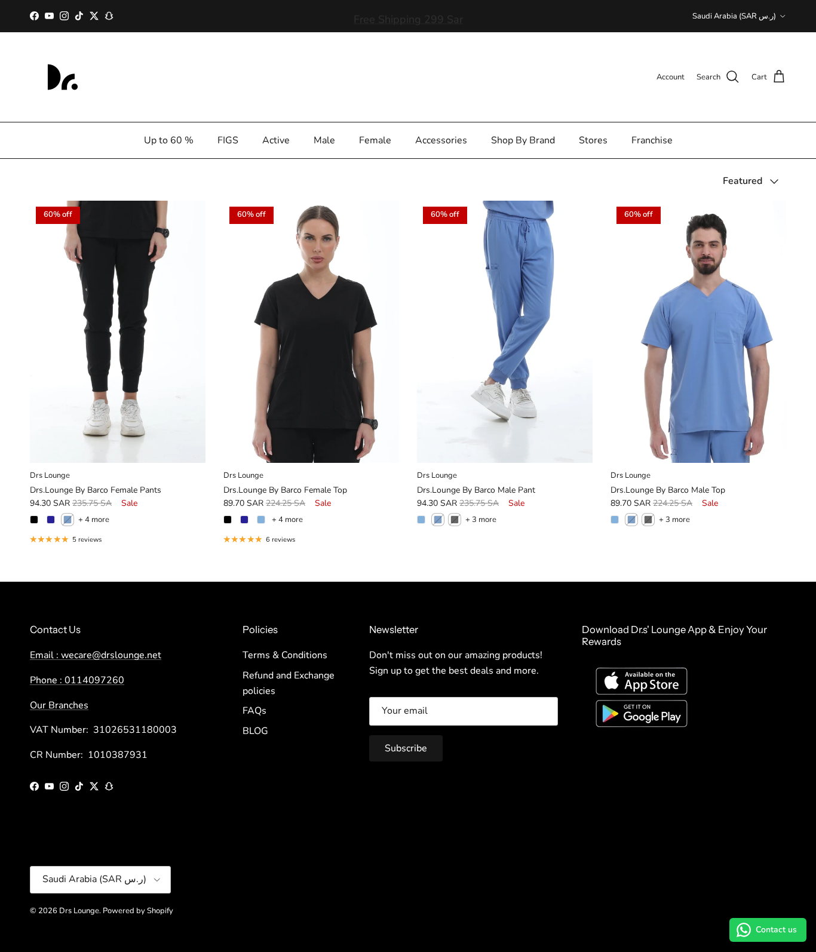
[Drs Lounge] (63, 77)
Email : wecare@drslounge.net (95, 655)
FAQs (254, 710)
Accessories (441, 140)
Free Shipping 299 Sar (408, 16)
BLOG (255, 731)
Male (324, 140)
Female (375, 140)
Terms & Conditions (285, 655)
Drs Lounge (79, 910)
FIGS (227, 140)
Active (276, 140)
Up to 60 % (169, 140)
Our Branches (59, 705)
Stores (593, 140)
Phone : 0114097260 (77, 680)
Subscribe (406, 748)
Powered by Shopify (138, 910)
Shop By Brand (523, 140)
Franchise (652, 140)
